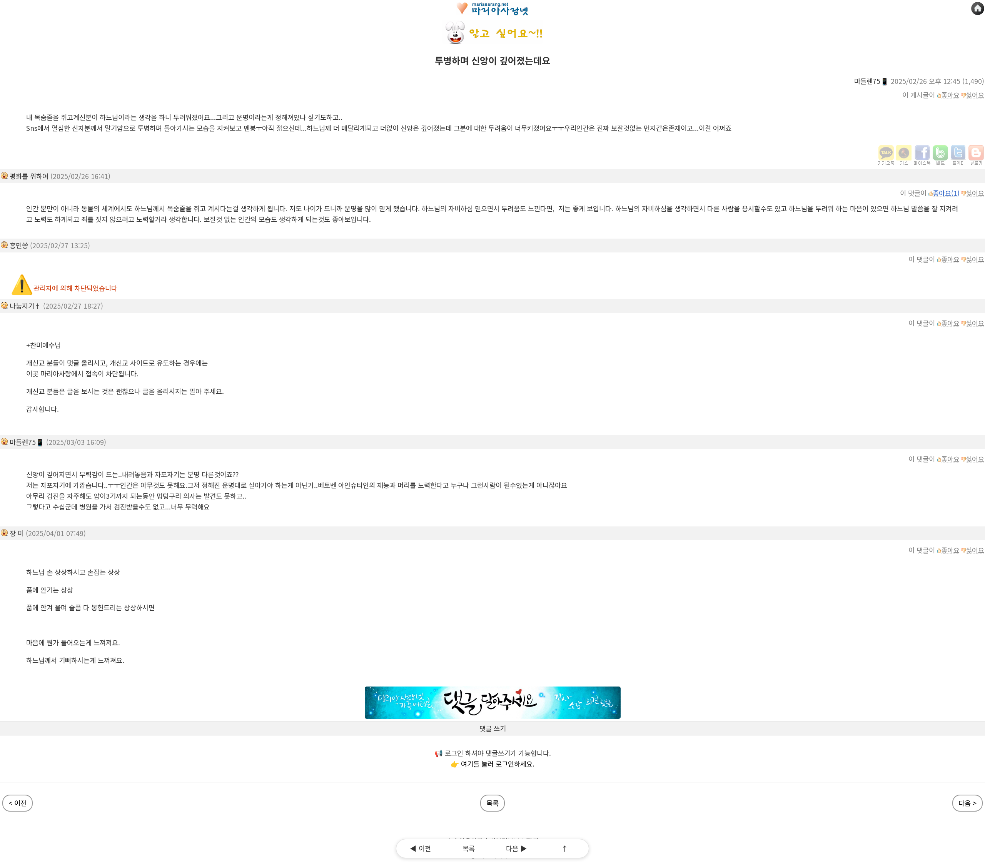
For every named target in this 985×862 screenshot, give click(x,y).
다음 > (967, 803)
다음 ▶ (516, 848)
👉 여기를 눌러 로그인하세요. (492, 763)
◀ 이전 (420, 848)
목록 (492, 803)
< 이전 (17, 803)
